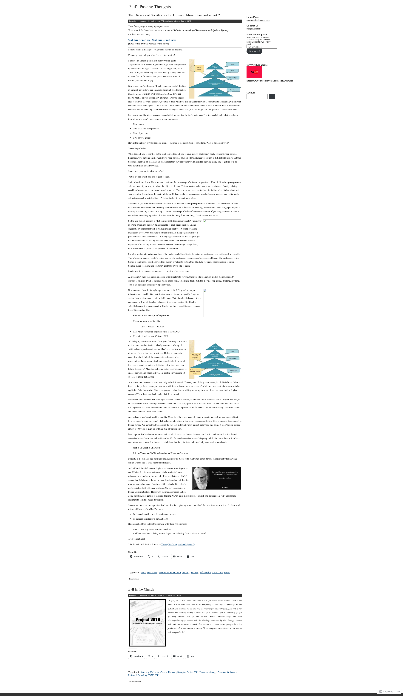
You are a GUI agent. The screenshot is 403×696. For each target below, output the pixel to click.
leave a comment (135, 681)
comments (134, 578)
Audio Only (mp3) (186, 544)
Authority (145, 672)
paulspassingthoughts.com (258, 20)
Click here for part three (164, 39)
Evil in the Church (141, 589)
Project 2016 (192, 672)
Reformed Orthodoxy (137, 675)
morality (185, 572)
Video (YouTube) (169, 544)
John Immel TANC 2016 (170, 572)
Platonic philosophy (177, 672)
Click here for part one (139, 39)
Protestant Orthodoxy (227, 672)
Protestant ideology (207, 672)
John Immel (152, 572)
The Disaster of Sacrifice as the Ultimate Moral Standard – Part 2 (174, 15)
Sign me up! (254, 51)
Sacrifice (194, 572)
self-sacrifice (205, 572)
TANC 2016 (217, 572)
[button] (147, 623)
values (227, 572)
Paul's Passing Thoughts (149, 6)
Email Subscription (257, 34)
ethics (143, 572)
